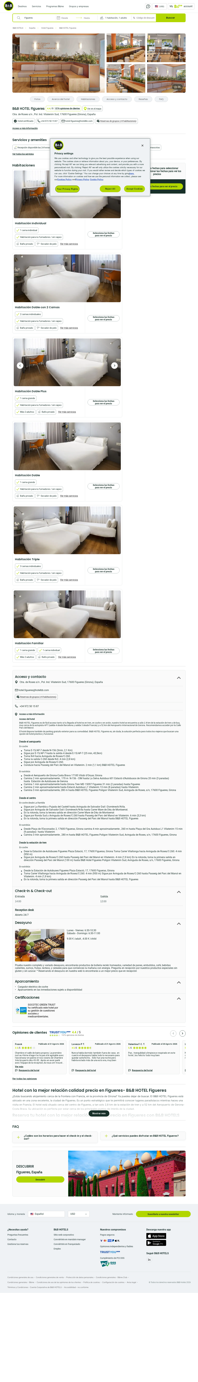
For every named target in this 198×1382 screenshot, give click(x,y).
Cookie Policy (96, 179)
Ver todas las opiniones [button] (24, 1079)
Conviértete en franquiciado (67, 1244)
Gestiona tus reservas (17, 1244)
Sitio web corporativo (64, 1235)
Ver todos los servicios (23, 154)
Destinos (22, 6)
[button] (114, 18)
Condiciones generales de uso (20, 1277)
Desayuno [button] (23, 922)
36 (179, 86)
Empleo (57, 1248)
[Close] (142, 145)
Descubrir (40, 1179)
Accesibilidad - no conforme (76, 1287)
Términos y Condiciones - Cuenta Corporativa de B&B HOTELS (34, 1287)
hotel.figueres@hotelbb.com (79, 121)
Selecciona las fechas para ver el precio (157, 186)
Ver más (19, 1066)
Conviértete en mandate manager (70, 1239)
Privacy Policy (82, 179)
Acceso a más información (25, 128)
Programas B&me (55, 6)
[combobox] (36, 17)
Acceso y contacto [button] (30, 676)
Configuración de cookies (113, 1282)
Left (20, 365)
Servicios (36, 6)
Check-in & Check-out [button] (33, 891)
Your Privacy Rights (67, 188)
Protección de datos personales (79, 1277)
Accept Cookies (134, 188)
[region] (100, 167)
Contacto (11, 1239)
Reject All (110, 188)
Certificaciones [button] (27, 997)
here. (131, 173)
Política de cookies (91, 1282)
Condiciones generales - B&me (20, 1282)
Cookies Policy (64, 179)
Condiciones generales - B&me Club (111, 1277)
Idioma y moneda (16, 1214)
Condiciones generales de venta (50, 1277)
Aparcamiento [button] (27, 981)
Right (114, 365)
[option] (67, 278)
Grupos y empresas (79, 6)
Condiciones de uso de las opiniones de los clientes (59, 1282)
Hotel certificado (25, 121)
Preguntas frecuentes (17, 1235)
